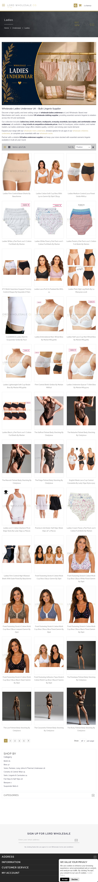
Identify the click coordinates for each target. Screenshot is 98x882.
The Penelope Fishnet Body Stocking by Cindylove (81, 678)
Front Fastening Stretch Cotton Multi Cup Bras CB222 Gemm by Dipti (49, 577)
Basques (7, 783)
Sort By (71, 147)
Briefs (6, 761)
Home (6, 28)
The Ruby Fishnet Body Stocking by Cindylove (81, 729)
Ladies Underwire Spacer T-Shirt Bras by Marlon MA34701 (81, 386)
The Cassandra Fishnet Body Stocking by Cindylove (49, 729)
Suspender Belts (10, 786)
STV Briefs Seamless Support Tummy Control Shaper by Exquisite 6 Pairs (16, 290)
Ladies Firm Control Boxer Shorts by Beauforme (16, 195)
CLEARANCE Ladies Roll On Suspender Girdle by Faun (16, 338)
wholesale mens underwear (34, 131)
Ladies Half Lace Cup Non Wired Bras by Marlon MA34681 (81, 338)
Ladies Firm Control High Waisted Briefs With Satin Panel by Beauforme (16, 577)
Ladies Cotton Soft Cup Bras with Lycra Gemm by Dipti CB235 (49, 195)
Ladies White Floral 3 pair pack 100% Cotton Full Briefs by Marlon (49, 242)
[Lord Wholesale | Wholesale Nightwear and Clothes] (22, 6)
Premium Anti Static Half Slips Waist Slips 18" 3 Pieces (49, 529)
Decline (75, 879)
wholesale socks (46, 133)
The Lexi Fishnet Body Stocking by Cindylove (16, 729)
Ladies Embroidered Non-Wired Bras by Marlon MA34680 (49, 338)
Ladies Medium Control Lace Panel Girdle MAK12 (81, 195)
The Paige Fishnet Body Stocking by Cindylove (49, 481)
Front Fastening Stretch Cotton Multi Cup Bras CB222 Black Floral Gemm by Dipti (81, 629)
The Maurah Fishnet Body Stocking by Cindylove (16, 481)
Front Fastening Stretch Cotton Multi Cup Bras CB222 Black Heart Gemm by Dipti (17, 680)
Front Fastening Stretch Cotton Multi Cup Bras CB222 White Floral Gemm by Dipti (81, 578)
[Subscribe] (76, 840)
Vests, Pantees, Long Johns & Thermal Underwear (23, 768)
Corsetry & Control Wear (13, 772)
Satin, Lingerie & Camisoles (14, 775)
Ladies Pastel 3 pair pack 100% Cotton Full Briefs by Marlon (81, 242)
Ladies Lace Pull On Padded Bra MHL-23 (49, 290)
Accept (65, 879)
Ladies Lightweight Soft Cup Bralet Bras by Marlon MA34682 (16, 386)
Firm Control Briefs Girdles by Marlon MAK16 (49, 386)
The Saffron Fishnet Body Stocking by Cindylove (48, 433)
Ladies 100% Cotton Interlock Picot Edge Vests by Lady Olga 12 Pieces (16, 529)
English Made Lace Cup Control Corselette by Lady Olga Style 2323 (81, 481)
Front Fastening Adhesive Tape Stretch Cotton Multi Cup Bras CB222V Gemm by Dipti (49, 680)
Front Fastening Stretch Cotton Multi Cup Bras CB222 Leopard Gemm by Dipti (17, 629)
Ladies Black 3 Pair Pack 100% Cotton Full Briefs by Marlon (16, 433)
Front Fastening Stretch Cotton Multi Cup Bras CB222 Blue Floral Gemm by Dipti (49, 629)
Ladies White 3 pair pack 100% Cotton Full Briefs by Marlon (16, 242)
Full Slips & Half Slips (12, 779)
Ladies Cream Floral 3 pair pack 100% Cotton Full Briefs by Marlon (81, 529)
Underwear (16, 28)
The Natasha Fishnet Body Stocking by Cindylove (81, 433)
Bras (5, 765)
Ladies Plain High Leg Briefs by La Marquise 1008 (81, 290)
